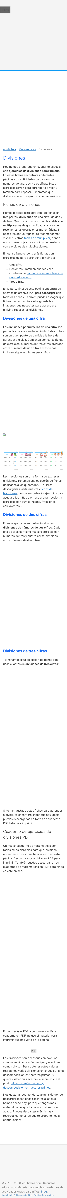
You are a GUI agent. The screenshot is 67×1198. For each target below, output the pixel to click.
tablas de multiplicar (37, 238)
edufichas (9, 149)
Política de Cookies (23, 1195)
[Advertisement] (33, 107)
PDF (33, 1051)
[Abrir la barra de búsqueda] (1, 3)
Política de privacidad (44, 1195)
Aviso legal (7, 1195)
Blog (44, 1191)
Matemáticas (27, 149)
